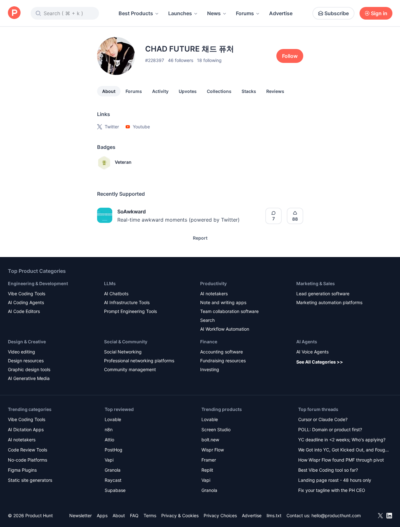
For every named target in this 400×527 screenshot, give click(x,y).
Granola (112, 470)
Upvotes (188, 91)
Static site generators (30, 480)
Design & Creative (27, 341)
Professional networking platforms (139, 360)
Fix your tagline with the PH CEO (331, 490)
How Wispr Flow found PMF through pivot (341, 460)
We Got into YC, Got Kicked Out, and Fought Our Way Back (343, 450)
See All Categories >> (319, 362)
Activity (160, 91)
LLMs (110, 283)
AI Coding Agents (26, 302)
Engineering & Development (38, 283)
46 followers (180, 60)
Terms (150, 515)
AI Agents (306, 341)
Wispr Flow (212, 449)
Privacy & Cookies (180, 515)
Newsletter (80, 515)
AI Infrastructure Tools (127, 302)
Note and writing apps (223, 302)
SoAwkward (131, 211)
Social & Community (125, 341)
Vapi (109, 460)
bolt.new (210, 439)
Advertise (280, 13)
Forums (245, 13)
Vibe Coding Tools (26, 293)
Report (200, 238)
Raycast (113, 480)
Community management (130, 369)
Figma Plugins (22, 470)
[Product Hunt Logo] (14, 13)
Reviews (275, 91)
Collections (219, 91)
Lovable (113, 419)
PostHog (113, 449)
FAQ (134, 515)
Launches (180, 13)
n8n (109, 429)
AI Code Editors (24, 311)
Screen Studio (216, 429)
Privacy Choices (220, 515)
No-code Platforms (27, 460)
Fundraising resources (223, 360)
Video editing (21, 351)
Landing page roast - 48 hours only (334, 480)
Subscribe (336, 13)
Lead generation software (322, 293)
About (108, 91)
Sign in (379, 13)
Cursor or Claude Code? (323, 419)
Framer (208, 460)
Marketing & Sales (315, 283)
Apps (102, 515)
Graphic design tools (29, 369)
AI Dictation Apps (26, 429)
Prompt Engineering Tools (130, 311)
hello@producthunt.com (336, 515)
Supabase (115, 490)
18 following (209, 60)
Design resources (26, 360)
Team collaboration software (229, 311)
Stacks (249, 91)
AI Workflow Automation (224, 329)
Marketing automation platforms (329, 302)
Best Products (136, 13)
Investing (209, 369)
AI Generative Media (29, 378)
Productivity (213, 283)
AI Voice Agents (312, 351)
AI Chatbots (116, 293)
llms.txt (274, 515)
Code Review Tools (27, 449)
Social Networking (123, 351)
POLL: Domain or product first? (330, 429)
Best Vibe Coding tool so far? (328, 470)
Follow (290, 56)
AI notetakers (214, 293)
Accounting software (221, 351)
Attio (109, 439)
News (214, 13)
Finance (208, 341)
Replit (207, 470)
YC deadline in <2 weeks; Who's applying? (341, 439)
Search (207, 320)
